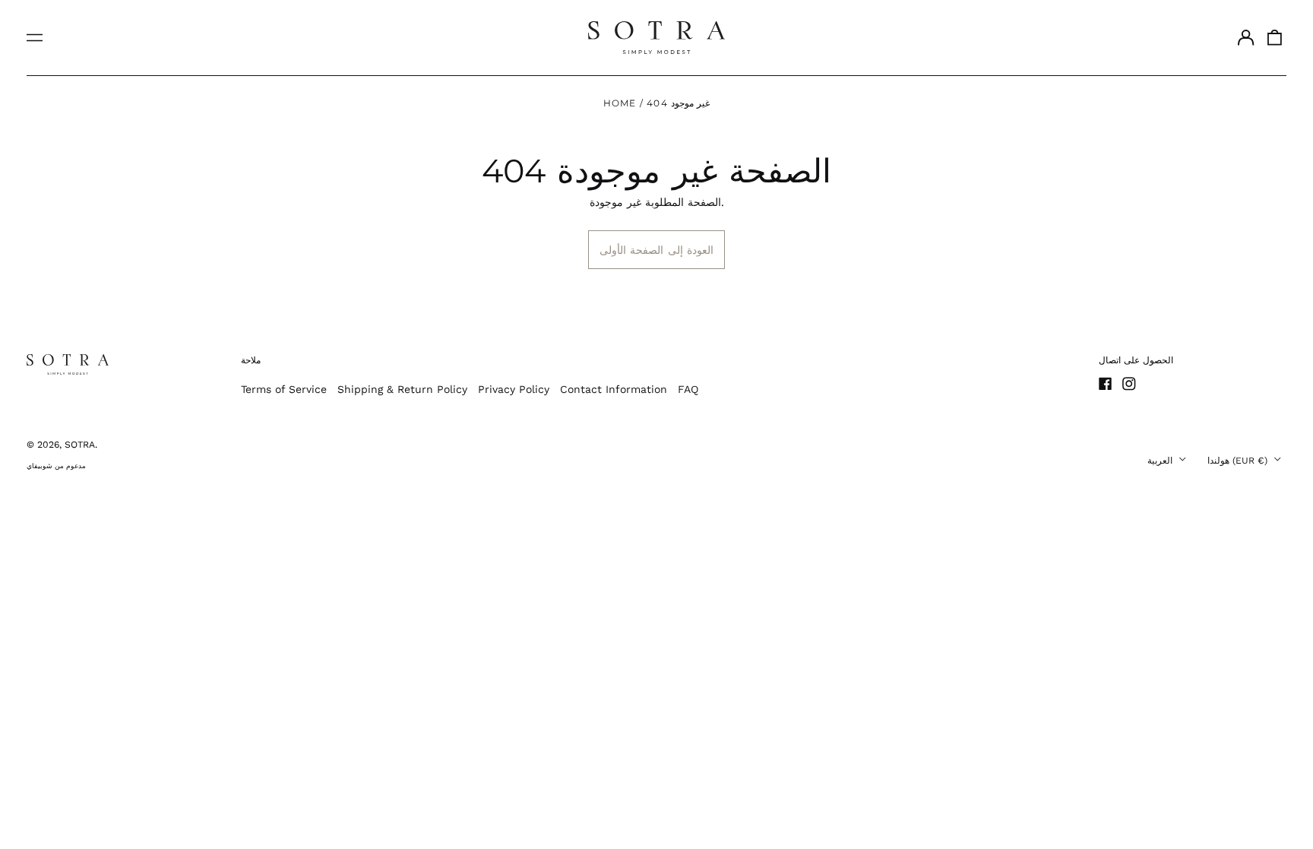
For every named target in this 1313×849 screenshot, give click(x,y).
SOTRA (80, 444)
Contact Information (613, 389)
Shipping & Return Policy (402, 389)
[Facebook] (1105, 384)
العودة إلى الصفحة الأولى (656, 250)
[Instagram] (1129, 384)
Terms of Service (284, 389)
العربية (1161, 460)
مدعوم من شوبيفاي (56, 466)
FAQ (688, 389)
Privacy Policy (513, 389)
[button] (1275, 38)
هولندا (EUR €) (1238, 460)
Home (620, 103)
